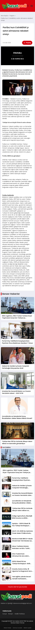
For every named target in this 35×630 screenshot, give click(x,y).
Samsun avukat (17, 628)
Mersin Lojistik (27, 628)
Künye (5, 614)
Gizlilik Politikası (20, 614)
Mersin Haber (7, 628)
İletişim (10, 614)
